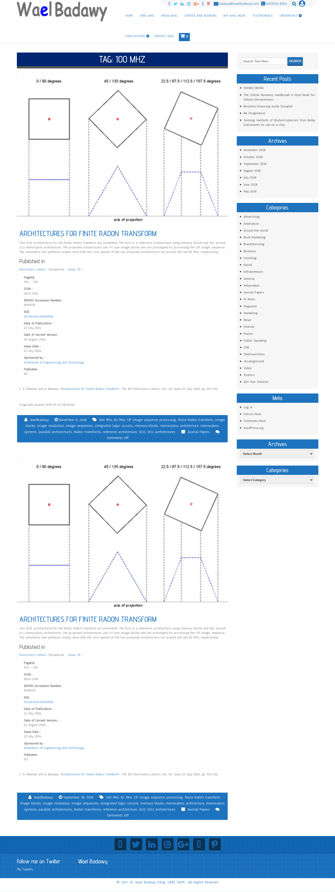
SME (246, 347)
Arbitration (251, 224)
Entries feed (252, 414)
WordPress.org (253, 428)
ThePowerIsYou (254, 354)
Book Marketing (254, 237)
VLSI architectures (161, 431)
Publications (135, 36)
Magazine (250, 306)
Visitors (249, 375)
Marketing (251, 313)
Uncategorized (254, 361)
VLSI (142, 431)
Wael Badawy (93, 861)
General (249, 279)
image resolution (50, 425)
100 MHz (105, 419)
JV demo (249, 299)
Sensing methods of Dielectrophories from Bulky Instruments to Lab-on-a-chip (279, 122)
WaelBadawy (39, 419)
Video (248, 368)
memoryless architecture (179, 425)
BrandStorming (254, 244)
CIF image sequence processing (151, 419)
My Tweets (25, 869)
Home (129, 15)
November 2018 (254, 150)
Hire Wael (147, 15)
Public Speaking (255, 340)
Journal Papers (199, 431)
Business (250, 251)
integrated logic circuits (114, 425)
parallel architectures (55, 431)
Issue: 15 (74, 269)
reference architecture (120, 431)
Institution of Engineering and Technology (54, 362)
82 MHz (119, 419)
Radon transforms (87, 431)
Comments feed (254, 421)
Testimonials (263, 15)
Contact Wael (164, 36)
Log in (248, 407)
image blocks (30, 803)
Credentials (289, 15)
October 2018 (253, 157)
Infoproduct (252, 285)
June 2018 (250, 184)
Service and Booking (200, 15)
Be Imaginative (254, 113)
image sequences (79, 425)
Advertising (252, 216)
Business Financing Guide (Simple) (268, 106)
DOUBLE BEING (254, 88)
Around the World (256, 230)
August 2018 (252, 171)
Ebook (248, 265)
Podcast (249, 327)
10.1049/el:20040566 (38, 316)
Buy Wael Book (234, 15)
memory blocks (146, 425)
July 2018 (250, 177)
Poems (248, 334)
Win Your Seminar (256, 382)
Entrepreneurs (253, 272)
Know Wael (169, 15)
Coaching (250, 258)
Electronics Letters (33, 269)
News (247, 320)
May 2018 (250, 191)
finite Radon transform (195, 419)
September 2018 (255, 164)
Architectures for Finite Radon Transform (90, 389)
